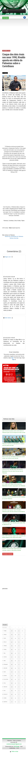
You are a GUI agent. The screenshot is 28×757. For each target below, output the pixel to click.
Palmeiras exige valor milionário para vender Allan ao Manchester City (13, 523)
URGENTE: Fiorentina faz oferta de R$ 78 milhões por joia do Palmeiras (13, 497)
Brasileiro (5, 624)
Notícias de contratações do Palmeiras (14, 236)
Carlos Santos (8, 317)
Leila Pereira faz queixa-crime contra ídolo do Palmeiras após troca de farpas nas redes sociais (13, 431)
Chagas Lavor (8, 257)
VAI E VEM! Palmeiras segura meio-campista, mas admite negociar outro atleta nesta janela (14, 536)
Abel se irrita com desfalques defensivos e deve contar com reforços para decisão (13, 457)
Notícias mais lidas (14, 238)
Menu (6, 11)
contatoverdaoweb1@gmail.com (14, 744)
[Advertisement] (15, 2)
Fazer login (5, 18)
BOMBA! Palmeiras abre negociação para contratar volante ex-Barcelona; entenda (11, 549)
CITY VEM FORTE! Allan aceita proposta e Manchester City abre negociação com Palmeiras (13, 485)
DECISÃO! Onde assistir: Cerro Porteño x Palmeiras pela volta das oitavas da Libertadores (13, 510)
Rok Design (16, 746)
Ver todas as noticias (7, 554)
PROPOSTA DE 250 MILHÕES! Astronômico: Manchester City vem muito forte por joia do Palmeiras (12, 471)
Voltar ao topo (14, 751)
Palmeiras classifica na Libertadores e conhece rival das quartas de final (13, 444)
